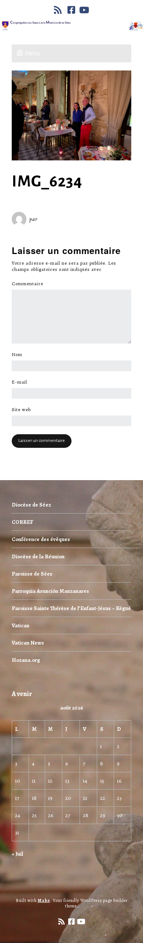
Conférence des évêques (41, 539)
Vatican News (28, 642)
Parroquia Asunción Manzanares (50, 591)
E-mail (21, 382)
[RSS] (58, 10)
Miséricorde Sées (63, 219)
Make (44, 900)
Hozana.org (26, 660)
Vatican (20, 625)
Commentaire (29, 284)
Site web (21, 410)
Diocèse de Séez (31, 504)
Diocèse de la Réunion (38, 556)
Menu (32, 53)
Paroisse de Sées (32, 573)
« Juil (17, 853)
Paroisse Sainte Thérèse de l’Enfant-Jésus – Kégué (71, 608)
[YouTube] (84, 10)
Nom (19, 355)
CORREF (22, 522)
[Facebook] (71, 10)
